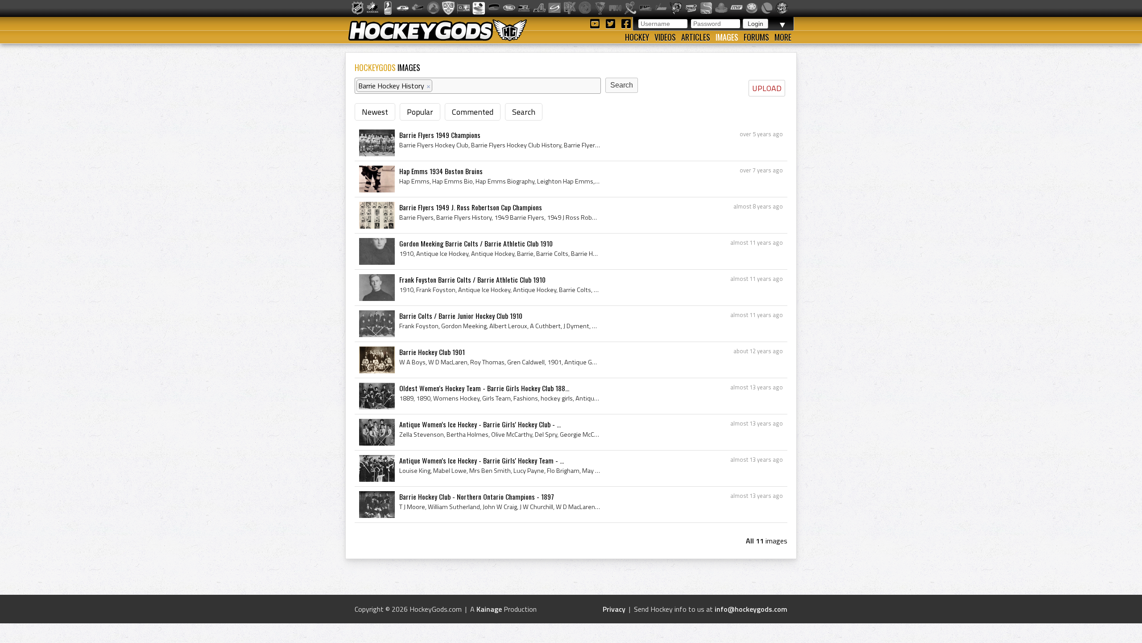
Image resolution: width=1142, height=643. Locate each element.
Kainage (489, 609)
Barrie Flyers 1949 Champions (439, 134)
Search (523, 112)
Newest (375, 112)
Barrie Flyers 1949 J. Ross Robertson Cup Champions (470, 207)
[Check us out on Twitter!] (612, 23)
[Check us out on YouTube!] (596, 23)
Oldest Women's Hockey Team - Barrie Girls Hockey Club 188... (484, 388)
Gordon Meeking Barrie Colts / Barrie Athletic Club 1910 (476, 243)
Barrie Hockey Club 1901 (432, 352)
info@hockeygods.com (751, 609)
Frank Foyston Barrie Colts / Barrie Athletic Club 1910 (472, 279)
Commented (472, 112)
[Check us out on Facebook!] (626, 23)
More (782, 37)
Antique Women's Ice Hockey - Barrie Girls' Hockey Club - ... (480, 424)
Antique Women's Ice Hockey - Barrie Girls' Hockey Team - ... (481, 460)
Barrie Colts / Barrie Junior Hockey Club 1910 (460, 315)
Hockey (637, 37)
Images (727, 37)
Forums (756, 37)
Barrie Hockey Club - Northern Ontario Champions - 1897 (476, 496)
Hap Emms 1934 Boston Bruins (441, 171)
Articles (695, 37)
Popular (420, 112)
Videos (665, 37)
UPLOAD (767, 88)
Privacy (614, 609)
